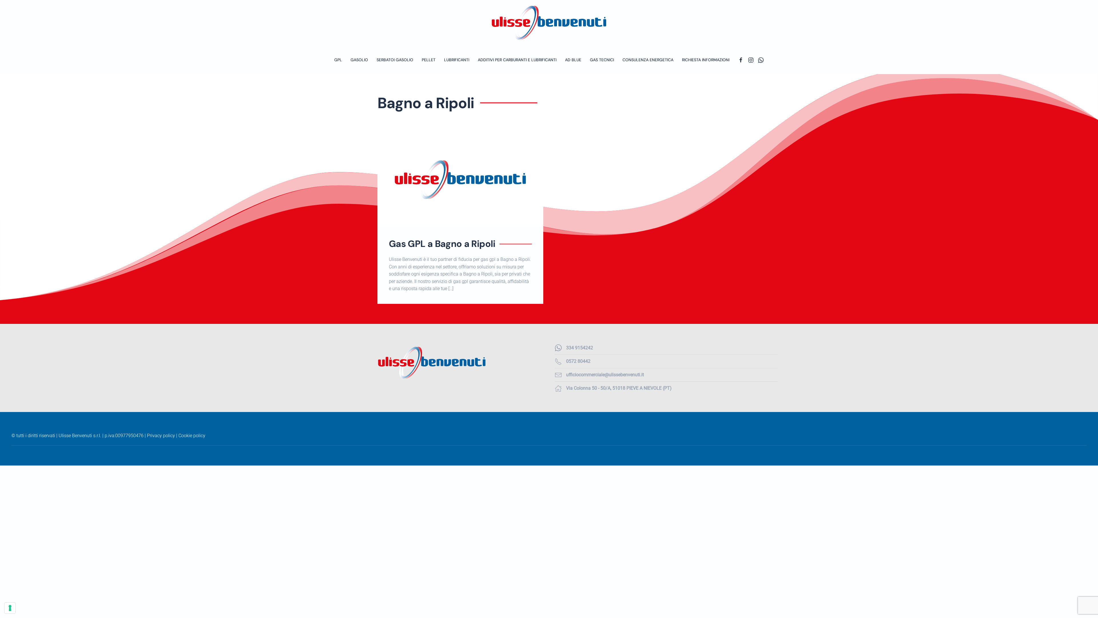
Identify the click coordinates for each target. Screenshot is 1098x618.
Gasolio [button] (359, 59)
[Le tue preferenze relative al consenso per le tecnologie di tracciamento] (10, 608)
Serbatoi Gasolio (395, 59)
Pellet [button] (428, 59)
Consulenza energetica (647, 59)
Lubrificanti (456, 59)
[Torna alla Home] (549, 23)
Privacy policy (161, 435)
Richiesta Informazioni (705, 59)
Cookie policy (191, 435)
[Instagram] (751, 59)
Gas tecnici (602, 59)
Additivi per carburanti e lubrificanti (517, 59)
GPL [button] (338, 59)
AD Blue (573, 59)
